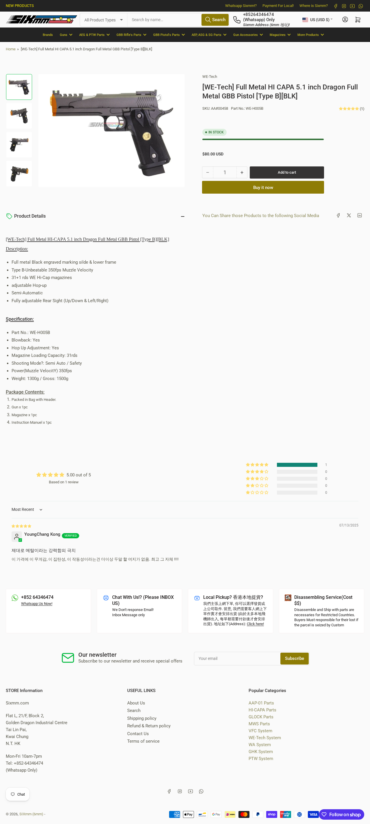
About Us (136, 703)
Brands (48, 34)
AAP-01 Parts (261, 703)
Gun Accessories (245, 34)
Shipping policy (141, 718)
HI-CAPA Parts (262, 710)
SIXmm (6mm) (31, 814)
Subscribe (294, 658)
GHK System (261, 751)
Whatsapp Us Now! (36, 603)
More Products (308, 34)
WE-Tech (209, 76)
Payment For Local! (278, 5)
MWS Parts (259, 723)
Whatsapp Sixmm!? (241, 5)
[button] (257, 465)
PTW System (261, 758)
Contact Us (138, 733)
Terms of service (143, 741)
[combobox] (178, 19)
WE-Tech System (265, 737)
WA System (260, 744)
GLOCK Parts (261, 717)
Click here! (255, 624)
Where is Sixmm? (313, 5)
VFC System (260, 730)
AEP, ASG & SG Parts (206, 34)
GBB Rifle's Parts (128, 34)
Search (133, 710)
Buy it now (263, 187)
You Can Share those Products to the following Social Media (260, 215)
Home (11, 49)
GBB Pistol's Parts (166, 34)
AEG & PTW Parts (92, 34)
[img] (22, 525)
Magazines (278, 34)
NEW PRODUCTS (20, 5)
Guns (63, 34)
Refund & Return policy (149, 725)
